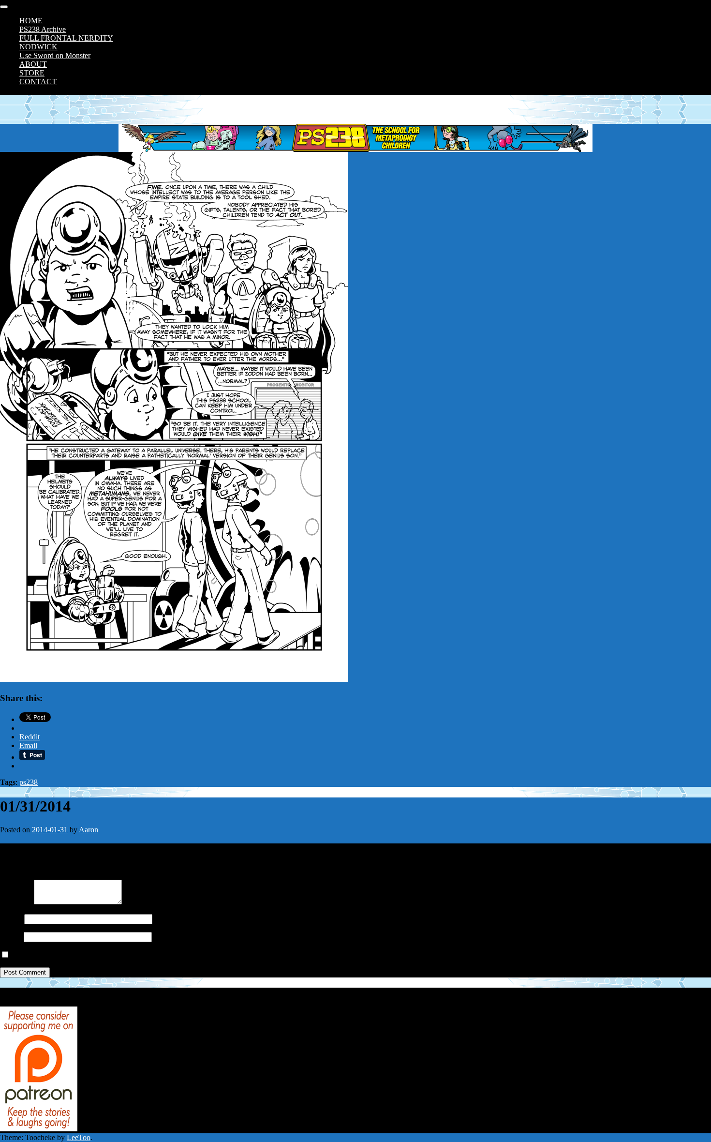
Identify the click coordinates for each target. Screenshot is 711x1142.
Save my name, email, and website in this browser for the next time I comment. (132, 955)
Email (9, 936)
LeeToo (78, 1137)
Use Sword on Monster (54, 55)
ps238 (28, 782)
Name (9, 919)
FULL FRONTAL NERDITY (66, 38)
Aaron (88, 830)
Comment (15, 902)
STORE (31, 73)
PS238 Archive (42, 29)
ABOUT (33, 64)
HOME (31, 20)
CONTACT (38, 81)
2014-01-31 (50, 830)
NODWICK (38, 47)
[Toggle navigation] (4, 6)
